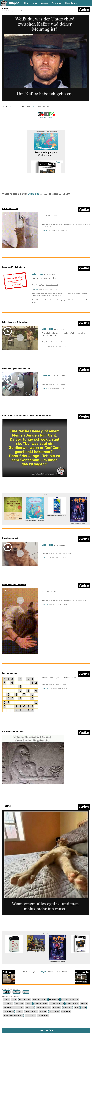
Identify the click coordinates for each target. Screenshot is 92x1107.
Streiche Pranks (60, 342)
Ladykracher (19, 1003)
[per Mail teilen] (46, 115)
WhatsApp (43, 1011)
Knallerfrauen (8, 1003)
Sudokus (63, 684)
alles (35, 3)
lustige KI (29, 1003)
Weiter (84, 10)
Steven (36, 289)
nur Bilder (7, 992)
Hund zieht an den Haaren (14, 585)
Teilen (7, 107)
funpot (14, 3)
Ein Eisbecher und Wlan (13, 732)
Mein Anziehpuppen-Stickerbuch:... (13, 520)
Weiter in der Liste (82, 972)
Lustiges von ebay (72, 1003)
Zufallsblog (7, 972)
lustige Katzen (47, 226)
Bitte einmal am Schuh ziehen (15, 322)
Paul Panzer (30, 1007)
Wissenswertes (54, 1011)
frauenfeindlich (30, 1015)
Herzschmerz (71, 3)
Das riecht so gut (10, 538)
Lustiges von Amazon (57, 1003)
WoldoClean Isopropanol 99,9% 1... (35, 515)
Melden (19, 107)
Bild (43, 215)
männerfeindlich (43, 1015)
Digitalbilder (56, 3)
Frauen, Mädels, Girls (52, 285)
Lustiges (44, 3)
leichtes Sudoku (9, 673)
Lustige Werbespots (40, 1003)
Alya (33, 107)
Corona (14, 999)
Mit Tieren (58, 553)
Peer (45, 388)
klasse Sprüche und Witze (69, 999)
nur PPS (26, 992)
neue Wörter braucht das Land (13, 1007)
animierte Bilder (69, 224)
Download (13, 107)
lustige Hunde (82, 224)
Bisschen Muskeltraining (13, 267)
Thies (46, 346)
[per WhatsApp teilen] (52, 115)
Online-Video (37, 274)
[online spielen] (20, 694)
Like (4, 107)
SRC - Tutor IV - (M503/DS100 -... (46, 168)
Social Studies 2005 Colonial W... (31, 951)
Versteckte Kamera (31, 1011)
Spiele (57, 684)
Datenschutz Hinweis (46, 117)
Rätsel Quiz (56, 1007)
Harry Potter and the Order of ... (57, 523)
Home (26, 3)
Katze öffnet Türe (10, 209)
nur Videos (16, 992)
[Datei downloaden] (15, 281)
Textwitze (19, 1011)
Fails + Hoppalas (60, 384)
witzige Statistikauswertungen (13, 1015)
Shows (76, 1007)
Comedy (6, 999)
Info (23, 107)
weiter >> (46, 1030)
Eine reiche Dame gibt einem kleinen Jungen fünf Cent (27, 415)
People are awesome (43, 1007)
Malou (46, 230)
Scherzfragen (67, 1007)
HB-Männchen (54, 999)
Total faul (6, 806)
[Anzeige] (46, 162)
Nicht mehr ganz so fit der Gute (16, 369)
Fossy (46, 688)
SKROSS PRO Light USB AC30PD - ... (78, 513)
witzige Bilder (20, 11)
